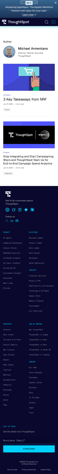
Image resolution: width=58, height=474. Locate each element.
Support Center (35, 382)
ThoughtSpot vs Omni (38, 345)
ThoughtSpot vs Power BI (40, 350)
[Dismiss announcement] (55, 3)
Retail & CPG (34, 281)
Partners (33, 387)
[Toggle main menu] (53, 22)
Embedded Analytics (11, 253)
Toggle (47, 22)
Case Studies (9, 355)
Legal (31, 408)
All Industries (35, 311)
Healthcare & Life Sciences (41, 286)
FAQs (5, 405)
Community (7, 385)
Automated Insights (11, 258)
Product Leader (35, 243)
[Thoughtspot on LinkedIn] (12, 220)
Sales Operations (36, 263)
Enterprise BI (9, 268)
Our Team (33, 367)
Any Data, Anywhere (11, 263)
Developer (33, 258)
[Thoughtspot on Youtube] (17, 220)
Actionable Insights (12, 273)
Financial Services (37, 276)
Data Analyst (34, 253)
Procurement (34, 306)
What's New (8, 283)
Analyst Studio (9, 248)
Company (6, 95)
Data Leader (34, 248)
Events (7, 110)
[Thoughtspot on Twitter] (6, 220)
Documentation (9, 380)
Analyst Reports (10, 345)
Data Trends (8, 335)
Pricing (6, 288)
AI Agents (7, 238)
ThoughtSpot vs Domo (38, 340)
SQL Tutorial (9, 350)
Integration (8, 173)
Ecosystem (7, 278)
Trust (31, 413)
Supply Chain (34, 296)
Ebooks (6, 360)
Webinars (7, 375)
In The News (34, 398)
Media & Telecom (36, 301)
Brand (5, 400)
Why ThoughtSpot (36, 330)
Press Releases (35, 372)
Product (6, 152)
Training (7, 370)
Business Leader (36, 238)
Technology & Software (39, 291)
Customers (33, 377)
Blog (31, 393)
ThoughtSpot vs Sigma (38, 335)
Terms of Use (12, 470)
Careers (32, 403)
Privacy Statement (29, 470)
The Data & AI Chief (12, 340)
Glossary (7, 330)
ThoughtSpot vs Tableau (39, 355)
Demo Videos (8, 365)
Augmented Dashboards (12, 243)
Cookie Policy (46, 470)
